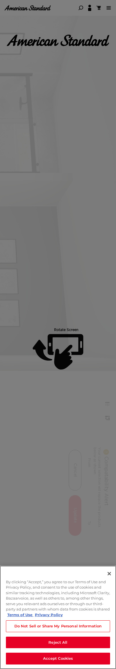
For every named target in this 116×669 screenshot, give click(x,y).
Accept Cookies (58, 658)
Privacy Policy (49, 614)
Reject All (57, 642)
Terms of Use (20, 614)
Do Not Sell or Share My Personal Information (58, 626)
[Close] (109, 573)
